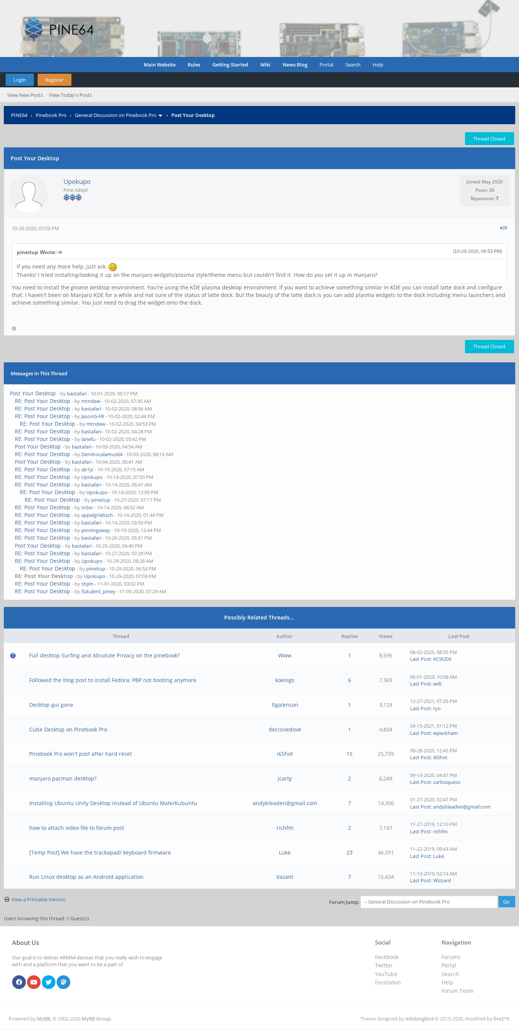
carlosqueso (446, 782)
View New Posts (25, 95)
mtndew (90, 401)
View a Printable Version (38, 899)
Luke (285, 852)
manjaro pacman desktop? (63, 778)
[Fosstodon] (63, 982)
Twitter (384, 965)
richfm (285, 827)
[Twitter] (48, 982)
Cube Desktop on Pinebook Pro (68, 729)
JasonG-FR (92, 416)
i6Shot (285, 753)
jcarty (285, 778)
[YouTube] (34, 982)
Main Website (160, 64)
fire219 (501, 1018)
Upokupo (76, 181)
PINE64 (19, 115)
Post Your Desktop (33, 393)
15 (350, 753)
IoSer (87, 507)
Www (284, 655)
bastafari (77, 393)
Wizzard (442, 880)
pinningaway (95, 530)
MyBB (43, 1018)
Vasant (284, 876)
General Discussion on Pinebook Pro (116, 115)
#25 (503, 228)
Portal (326, 64)
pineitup (100, 499)
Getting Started (230, 64)
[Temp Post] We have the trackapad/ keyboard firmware (100, 852)
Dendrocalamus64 (101, 454)
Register (54, 79)
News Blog (295, 64)
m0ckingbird (419, 1018)
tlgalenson (285, 704)
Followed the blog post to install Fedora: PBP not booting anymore (112, 680)
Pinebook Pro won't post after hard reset (80, 753)
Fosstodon (388, 982)
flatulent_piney (98, 591)
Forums (450, 956)
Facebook (387, 956)
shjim (87, 583)
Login (19, 79)
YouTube (386, 974)
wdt (437, 683)
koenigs (284, 680)
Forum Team (457, 990)
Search (353, 64)
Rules (194, 64)
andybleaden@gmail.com (285, 803)
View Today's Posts (70, 95)
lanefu (88, 439)
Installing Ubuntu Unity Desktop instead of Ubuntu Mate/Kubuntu (113, 803)
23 (350, 852)
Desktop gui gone (51, 704)
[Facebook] (19, 982)
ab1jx (87, 469)
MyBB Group (96, 1018)
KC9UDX (442, 659)
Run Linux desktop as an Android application (86, 876)
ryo (437, 708)
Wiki (265, 64)
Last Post (420, 659)
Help (378, 64)
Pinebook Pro (51, 115)
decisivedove (285, 729)
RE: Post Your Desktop (42, 400)
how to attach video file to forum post (76, 827)
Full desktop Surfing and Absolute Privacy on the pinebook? (104, 655)
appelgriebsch (97, 515)
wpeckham (445, 733)
